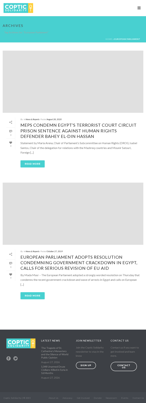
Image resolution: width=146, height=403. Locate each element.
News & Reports (33, 119)
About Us (53, 398)
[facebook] (8, 358)
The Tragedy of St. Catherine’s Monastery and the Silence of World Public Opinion (54, 352)
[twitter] (15, 358)
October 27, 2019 (55, 251)
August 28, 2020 (54, 119)
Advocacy (67, 398)
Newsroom (111, 398)
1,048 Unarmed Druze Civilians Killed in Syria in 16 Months (54, 369)
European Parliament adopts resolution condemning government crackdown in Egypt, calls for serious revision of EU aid (78, 262)
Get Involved (83, 398)
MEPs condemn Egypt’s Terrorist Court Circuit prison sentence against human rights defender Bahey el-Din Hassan (78, 130)
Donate (97, 398)
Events (124, 398)
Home (109, 39)
